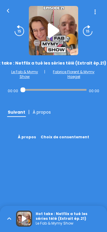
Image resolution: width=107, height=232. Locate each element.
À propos (27, 136)
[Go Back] (8, 10)
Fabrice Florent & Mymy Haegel (74, 74)
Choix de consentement (65, 136)
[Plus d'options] (95, 12)
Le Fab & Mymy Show (24, 74)
